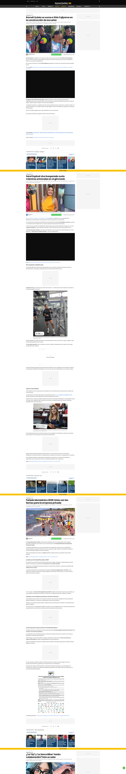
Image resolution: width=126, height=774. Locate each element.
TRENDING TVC (50, 6)
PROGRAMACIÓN (71, 6)
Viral (40, 475)
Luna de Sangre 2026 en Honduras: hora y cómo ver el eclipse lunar (43, 556)
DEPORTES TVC (33, 1)
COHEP (35, 729)
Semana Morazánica (41, 729)
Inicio (27, 172)
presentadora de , (39, 218)
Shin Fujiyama (42, 151)
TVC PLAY (43, 6)
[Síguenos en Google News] (58, 148)
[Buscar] (99, 6)
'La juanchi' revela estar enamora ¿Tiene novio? (43, 137)
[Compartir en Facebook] (51, 148)
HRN (37, 1)
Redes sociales (36, 475)
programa (63, 394)
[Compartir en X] (56, 148)
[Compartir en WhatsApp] (53, 148)
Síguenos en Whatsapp (57, 54)
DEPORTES (63, 6)
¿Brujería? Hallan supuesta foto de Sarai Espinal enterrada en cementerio (44, 262)
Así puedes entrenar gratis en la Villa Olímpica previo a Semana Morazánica (52, 715)
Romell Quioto (36, 151)
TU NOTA (28, 1)
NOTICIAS (57, 6)
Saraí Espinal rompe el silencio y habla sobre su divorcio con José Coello (44, 461)
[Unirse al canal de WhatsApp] (124, 768)
